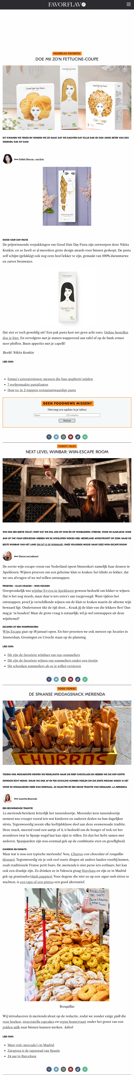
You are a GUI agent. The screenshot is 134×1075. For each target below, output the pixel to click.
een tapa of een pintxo (37, 882)
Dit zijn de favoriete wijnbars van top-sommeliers (44, 655)
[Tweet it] (56, 438)
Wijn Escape (12, 632)
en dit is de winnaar (50, 544)
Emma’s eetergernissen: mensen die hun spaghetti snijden (50, 379)
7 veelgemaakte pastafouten (28, 385)
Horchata (89, 871)
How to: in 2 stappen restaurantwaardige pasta (42, 390)
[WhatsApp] (85, 438)
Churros (77, 854)
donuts (8, 860)
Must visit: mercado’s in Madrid (31, 1045)
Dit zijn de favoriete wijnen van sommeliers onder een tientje (53, 660)
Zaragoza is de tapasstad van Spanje (34, 1051)
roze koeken (12, 1022)
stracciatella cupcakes (38, 1022)
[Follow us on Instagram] (63, 438)
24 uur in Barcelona (22, 1056)
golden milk (11, 1027)
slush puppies (41, 876)
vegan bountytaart (72, 1022)
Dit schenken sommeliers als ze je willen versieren (44, 666)
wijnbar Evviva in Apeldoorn (53, 591)
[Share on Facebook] (49, 438)
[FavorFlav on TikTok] (78, 438)
